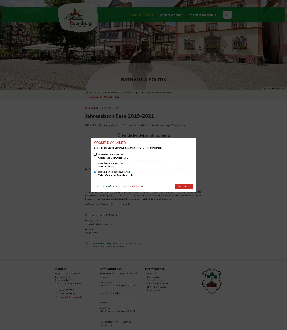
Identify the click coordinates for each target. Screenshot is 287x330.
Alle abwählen (133, 186)
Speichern (184, 186)
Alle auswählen (107, 186)
